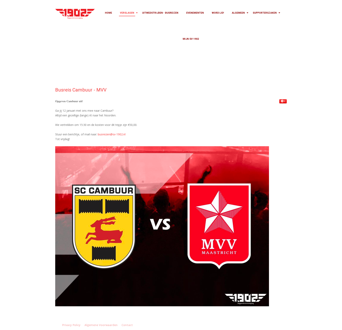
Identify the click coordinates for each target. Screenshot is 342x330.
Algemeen (238, 12)
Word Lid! (218, 12)
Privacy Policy (71, 325)
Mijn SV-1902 (191, 39)
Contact (127, 325)
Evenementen (195, 12)
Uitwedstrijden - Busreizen (160, 12)
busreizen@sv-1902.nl (111, 134)
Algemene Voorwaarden (101, 325)
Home (108, 12)
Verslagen (127, 12)
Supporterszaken (265, 12)
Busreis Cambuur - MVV (80, 90)
